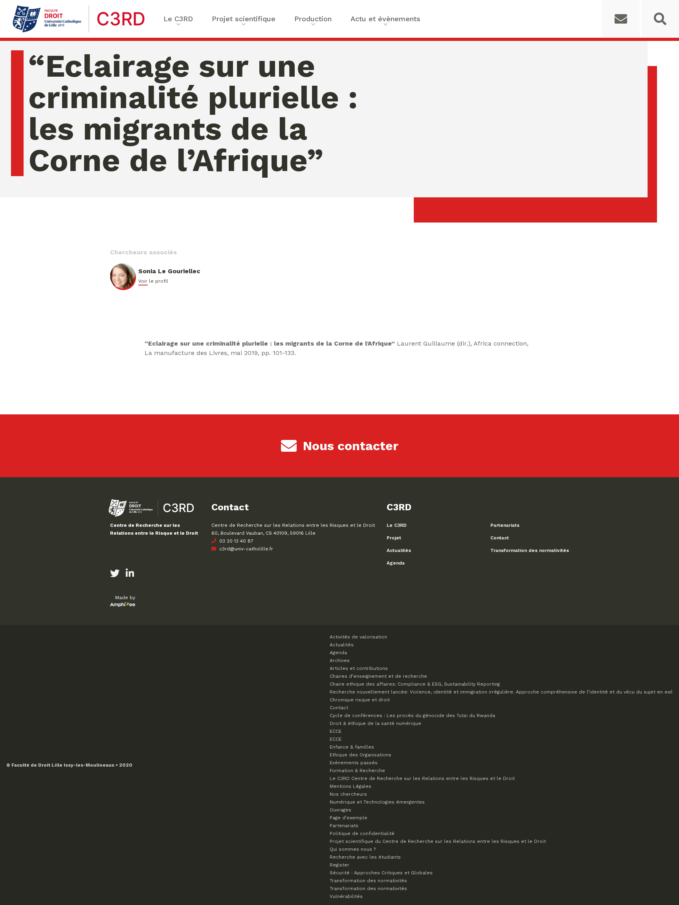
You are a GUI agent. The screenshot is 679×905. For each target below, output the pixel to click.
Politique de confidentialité (362, 833)
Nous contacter (350, 445)
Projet (394, 538)
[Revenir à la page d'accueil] (79, 31)
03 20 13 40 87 (235, 541)
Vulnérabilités (346, 896)
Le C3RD (397, 525)
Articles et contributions (359, 668)
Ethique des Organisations (360, 755)
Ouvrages (340, 810)
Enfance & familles (352, 747)
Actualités (399, 550)
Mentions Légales (350, 786)
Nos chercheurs (348, 794)
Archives (340, 660)
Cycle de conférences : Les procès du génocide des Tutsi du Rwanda (412, 715)
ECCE (335, 731)
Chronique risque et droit (360, 700)
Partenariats (504, 525)
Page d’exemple (348, 817)
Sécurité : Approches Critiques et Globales (381, 873)
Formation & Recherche (357, 770)
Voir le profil (153, 281)
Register (339, 865)
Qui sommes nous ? (353, 849)
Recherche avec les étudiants (365, 857)
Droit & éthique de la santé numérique (375, 723)
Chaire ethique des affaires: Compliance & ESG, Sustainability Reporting (415, 684)
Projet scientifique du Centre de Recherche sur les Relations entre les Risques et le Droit (438, 841)
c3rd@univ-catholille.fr (245, 549)
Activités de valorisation (358, 637)
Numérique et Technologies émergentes (377, 802)
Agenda (396, 563)
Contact (499, 538)
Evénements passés (354, 762)
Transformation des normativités (529, 550)
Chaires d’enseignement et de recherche (378, 676)
